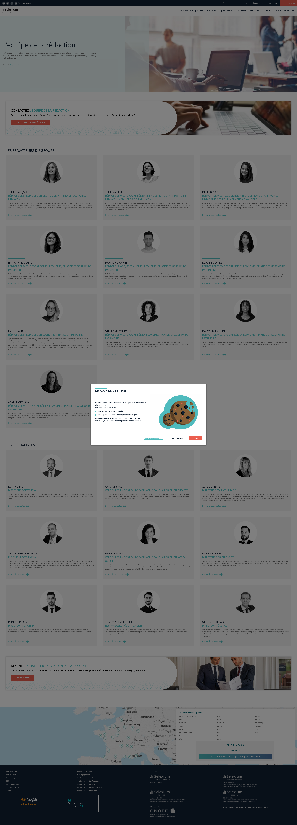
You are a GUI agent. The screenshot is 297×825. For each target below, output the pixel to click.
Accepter (195, 438)
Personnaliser (177, 438)
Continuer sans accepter (153, 438)
